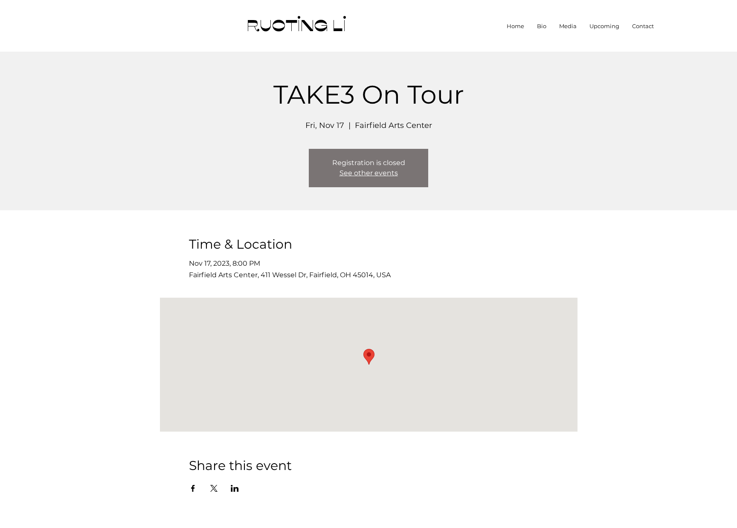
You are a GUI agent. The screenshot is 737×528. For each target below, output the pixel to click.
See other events (368, 173)
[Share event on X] (214, 488)
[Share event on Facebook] (193, 488)
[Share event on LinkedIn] (235, 488)
